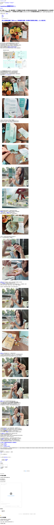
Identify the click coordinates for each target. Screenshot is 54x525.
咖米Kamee (5, 444)
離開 (4, 523)
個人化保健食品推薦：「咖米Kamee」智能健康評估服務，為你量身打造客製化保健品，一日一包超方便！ (24, 20)
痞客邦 (5, 457)
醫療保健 (6, 459)
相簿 (2, 15)
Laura (1, 452)
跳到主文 (1, 8)
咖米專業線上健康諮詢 (7, 446)
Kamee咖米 (4, 443)
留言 (6, 457)
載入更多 (2, 463)
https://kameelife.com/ (8, 74)
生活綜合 (7, 13)
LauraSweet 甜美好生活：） (8, 6)
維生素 (6, 460)
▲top (1, 461)
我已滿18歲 (2, 523)
